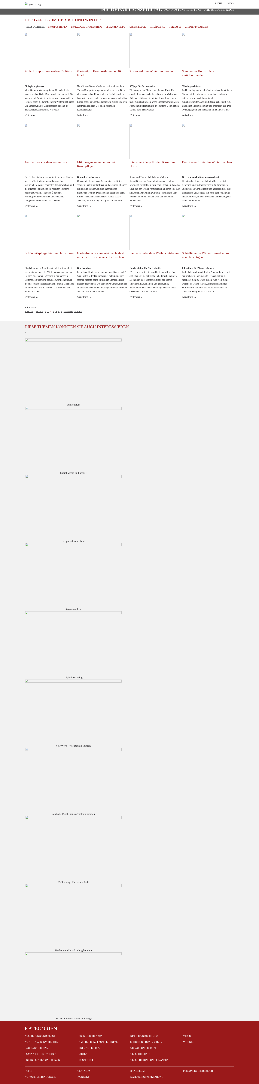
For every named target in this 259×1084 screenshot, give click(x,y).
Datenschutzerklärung (146, 1076)
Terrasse (175, 26)
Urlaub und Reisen (143, 1048)
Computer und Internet (41, 1054)
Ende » (78, 311)
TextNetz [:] (85, 1070)
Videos (187, 1036)
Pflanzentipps (115, 26)
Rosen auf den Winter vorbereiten (152, 71)
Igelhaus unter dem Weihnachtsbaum (154, 253)
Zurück (39, 311)
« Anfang (29, 311)
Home (28, 1070)
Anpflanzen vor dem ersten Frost (46, 162)
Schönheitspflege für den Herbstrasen (49, 253)
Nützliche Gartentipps (86, 26)
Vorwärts (68, 311)
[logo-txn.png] (33, 4)
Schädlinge (157, 26)
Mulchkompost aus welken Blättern (48, 71)
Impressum (137, 1070)
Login (230, 3)
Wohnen (188, 1042)
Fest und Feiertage (90, 1048)
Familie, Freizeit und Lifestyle (98, 1042)
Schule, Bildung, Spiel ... (146, 1042)
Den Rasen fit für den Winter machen (207, 162)
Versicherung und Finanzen (149, 1060)
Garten (82, 1054)
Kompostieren (57, 26)
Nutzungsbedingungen (40, 1076)
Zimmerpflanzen (196, 26)
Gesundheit (85, 1060)
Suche (218, 3)
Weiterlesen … (32, 115)
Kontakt (83, 1076)
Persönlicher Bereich (198, 1070)
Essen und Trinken (90, 1036)
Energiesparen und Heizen (42, 1060)
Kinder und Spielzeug (144, 1036)
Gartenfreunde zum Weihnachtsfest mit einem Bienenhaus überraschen (100, 255)
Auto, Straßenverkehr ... (42, 1042)
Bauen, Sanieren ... (37, 1048)
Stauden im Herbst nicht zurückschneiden (198, 73)
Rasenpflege (137, 26)
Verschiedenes (140, 1054)
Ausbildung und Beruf (40, 1036)
